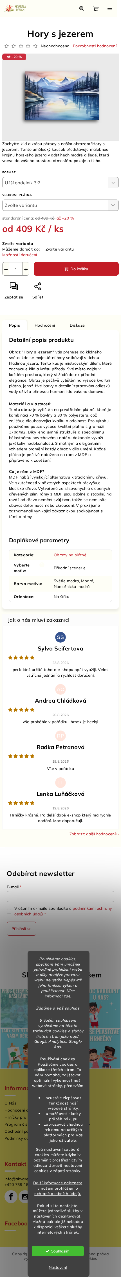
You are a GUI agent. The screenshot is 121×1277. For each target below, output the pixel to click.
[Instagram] (25, 1196)
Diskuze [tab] (77, 325)
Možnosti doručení (19, 254)
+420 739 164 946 (22, 1184)
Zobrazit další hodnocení (93, 833)
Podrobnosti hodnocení (94, 45)
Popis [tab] (14, 325)
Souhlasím (60, 1251)
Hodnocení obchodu (23, 1110)
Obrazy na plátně (70, 554)
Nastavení (58, 1267)
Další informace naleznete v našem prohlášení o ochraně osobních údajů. (57, 1188)
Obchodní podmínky (23, 1131)
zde (67, 995)
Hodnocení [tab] (45, 325)
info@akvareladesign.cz (27, 1178)
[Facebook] (11, 1196)
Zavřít (58, 288)
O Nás (10, 1103)
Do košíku (79, 268)
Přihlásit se (22, 928)
